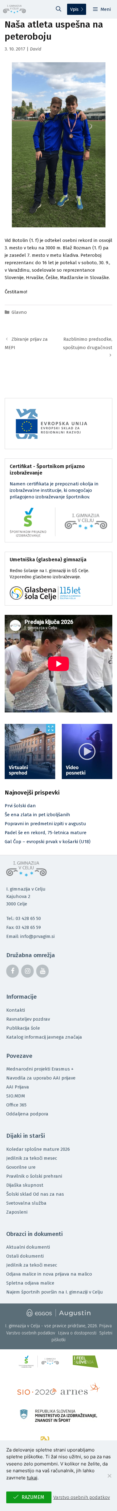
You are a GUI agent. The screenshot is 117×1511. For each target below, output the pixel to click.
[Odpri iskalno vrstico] (58, 9)
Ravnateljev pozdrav (28, 1019)
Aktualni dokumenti (28, 1247)
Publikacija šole (23, 1028)
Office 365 (16, 1105)
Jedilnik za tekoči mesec (31, 1158)
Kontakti (15, 1010)
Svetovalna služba (26, 1203)
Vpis (74, 9)
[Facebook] (12, 971)
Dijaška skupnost (24, 1185)
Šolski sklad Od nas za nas (35, 1194)
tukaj (32, 1478)
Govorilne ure (21, 1167)
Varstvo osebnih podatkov (30, 1333)
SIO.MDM (15, 1096)
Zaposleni (16, 1212)
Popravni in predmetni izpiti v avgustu (45, 823)
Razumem (33, 1497)
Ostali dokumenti (25, 1256)
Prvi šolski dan (20, 805)
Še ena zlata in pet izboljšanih (37, 814)
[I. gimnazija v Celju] (14, 9)
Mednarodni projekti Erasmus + (40, 1069)
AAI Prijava (17, 1087)
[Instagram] (27, 971)
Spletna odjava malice (30, 1283)
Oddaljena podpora (27, 1114)
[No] (109, 1476)
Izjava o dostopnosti (77, 1333)
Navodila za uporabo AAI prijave (41, 1078)
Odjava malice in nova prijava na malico (49, 1274)
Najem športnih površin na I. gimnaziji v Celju (54, 1292)
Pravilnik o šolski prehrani (34, 1176)
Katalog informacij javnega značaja (44, 1037)
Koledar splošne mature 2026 (38, 1149)
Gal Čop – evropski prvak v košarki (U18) (47, 841)
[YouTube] (42, 971)
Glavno (19, 312)
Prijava (105, 1326)
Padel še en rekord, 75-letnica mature (45, 832)
